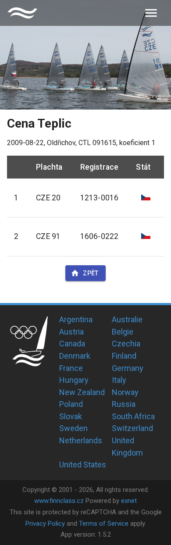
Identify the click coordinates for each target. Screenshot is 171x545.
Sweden (73, 428)
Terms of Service (103, 523)
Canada (72, 343)
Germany (127, 368)
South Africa (133, 416)
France (71, 368)
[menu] (151, 13)
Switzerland (132, 428)
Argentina (76, 319)
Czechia (126, 343)
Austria (71, 331)
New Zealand (82, 392)
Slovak (70, 416)
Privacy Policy (45, 523)
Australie (127, 319)
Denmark (74, 355)
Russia (123, 404)
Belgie (122, 331)
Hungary (74, 380)
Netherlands (80, 440)
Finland (124, 355)
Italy (119, 380)
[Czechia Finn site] (22, 13)
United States (82, 464)
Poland (71, 404)
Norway (125, 392)
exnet (129, 501)
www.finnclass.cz (59, 501)
